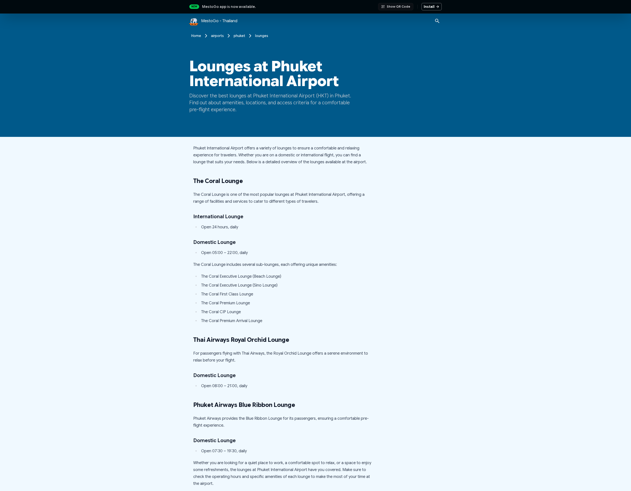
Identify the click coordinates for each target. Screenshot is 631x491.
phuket (239, 36)
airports (217, 36)
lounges (261, 36)
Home (196, 36)
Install (429, 6)
